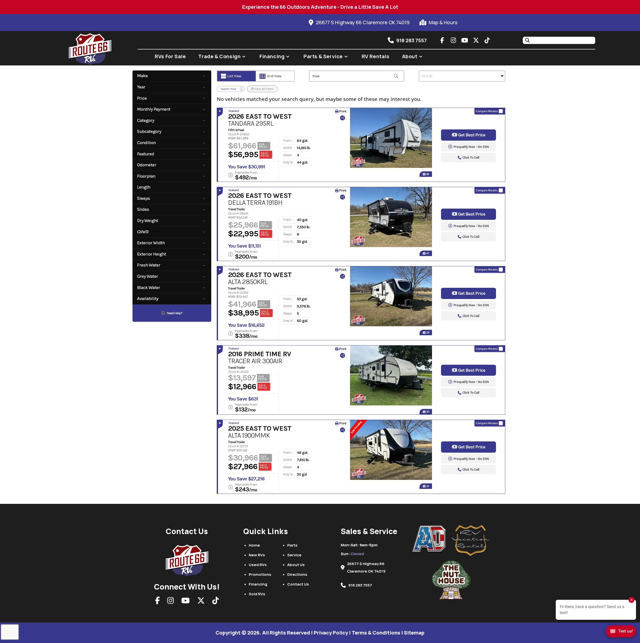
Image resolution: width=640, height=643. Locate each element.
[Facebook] (157, 602)
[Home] (187, 559)
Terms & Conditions (376, 632)
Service (294, 555)
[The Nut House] (451, 580)
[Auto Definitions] (432, 539)
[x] (476, 40)
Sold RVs (257, 594)
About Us (296, 564)
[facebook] (442, 40)
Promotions (260, 574)
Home (254, 545)
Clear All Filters (264, 89)
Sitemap (414, 632)
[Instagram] (170, 602)
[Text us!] (621, 632)
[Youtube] (185, 602)
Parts (292, 545)
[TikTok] (215, 602)
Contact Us (298, 584)
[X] (201, 602)
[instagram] (453, 40)
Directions (297, 574)
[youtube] (465, 40)
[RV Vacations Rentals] (471, 540)
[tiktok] (487, 40)
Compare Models (487, 111)
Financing (258, 584)
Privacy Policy (331, 632)
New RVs (257, 555)
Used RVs (258, 564)
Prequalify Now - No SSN (471, 147)
